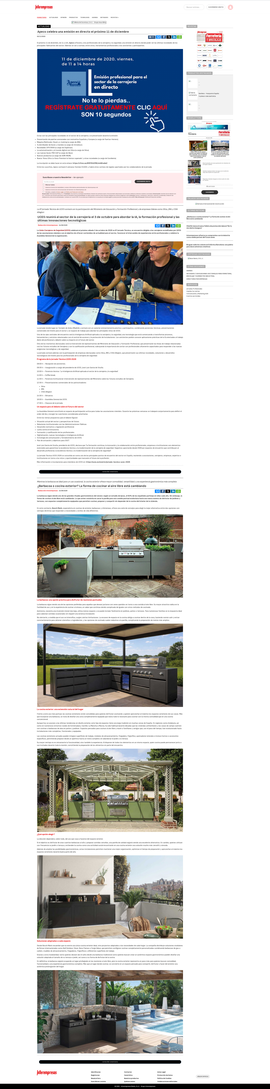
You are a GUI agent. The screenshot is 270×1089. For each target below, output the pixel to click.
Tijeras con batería (207, 96)
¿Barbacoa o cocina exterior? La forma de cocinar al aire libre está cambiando (208, 218)
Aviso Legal (60, 192)
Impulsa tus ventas (193, 291)
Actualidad (53, 17)
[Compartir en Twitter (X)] (168, 37)
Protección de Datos (165, 1075)
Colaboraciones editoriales (167, 1082)
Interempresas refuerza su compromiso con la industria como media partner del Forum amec (208, 236)
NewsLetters (96, 1078)
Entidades (104, 17)
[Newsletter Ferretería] (212, 152)
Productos (73, 17)
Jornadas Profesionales (194, 289)
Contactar (128, 1072)
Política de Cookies (164, 1078)
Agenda (95, 17)
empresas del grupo (108, 195)
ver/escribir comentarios (110, 472)
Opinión (64, 17)
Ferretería (41, 17)
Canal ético (128, 1075)
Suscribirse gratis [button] (215, 7)
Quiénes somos (129, 1082)
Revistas (114, 17)
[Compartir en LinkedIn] (174, 37)
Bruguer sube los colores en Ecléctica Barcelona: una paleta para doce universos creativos (209, 246)
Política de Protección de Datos (74, 192)
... (199, 85)
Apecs (71, 43)
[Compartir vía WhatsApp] (179, 37)
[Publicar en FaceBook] (163, 37)
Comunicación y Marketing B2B (197, 294)
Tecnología (84, 17)
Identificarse (96, 1072)
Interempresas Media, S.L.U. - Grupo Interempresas (138, 1086)
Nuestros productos (131, 1078)
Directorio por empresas (196, 279)
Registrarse (95, 1075)
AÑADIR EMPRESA (202, 1076)
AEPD (133, 197)
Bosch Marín (57, 508)
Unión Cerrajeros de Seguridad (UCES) (54, 230)
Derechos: (133, 195)
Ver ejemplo (78, 177)
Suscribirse (210, 192)
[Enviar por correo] (158, 37)
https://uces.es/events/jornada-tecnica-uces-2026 (108, 462)
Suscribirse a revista (98, 1082)
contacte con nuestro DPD (71, 197)
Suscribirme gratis (143, 181)
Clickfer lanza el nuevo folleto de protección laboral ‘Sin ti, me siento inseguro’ (209, 227)
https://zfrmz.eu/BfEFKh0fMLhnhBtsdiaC (90, 163)
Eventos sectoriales (193, 296)
